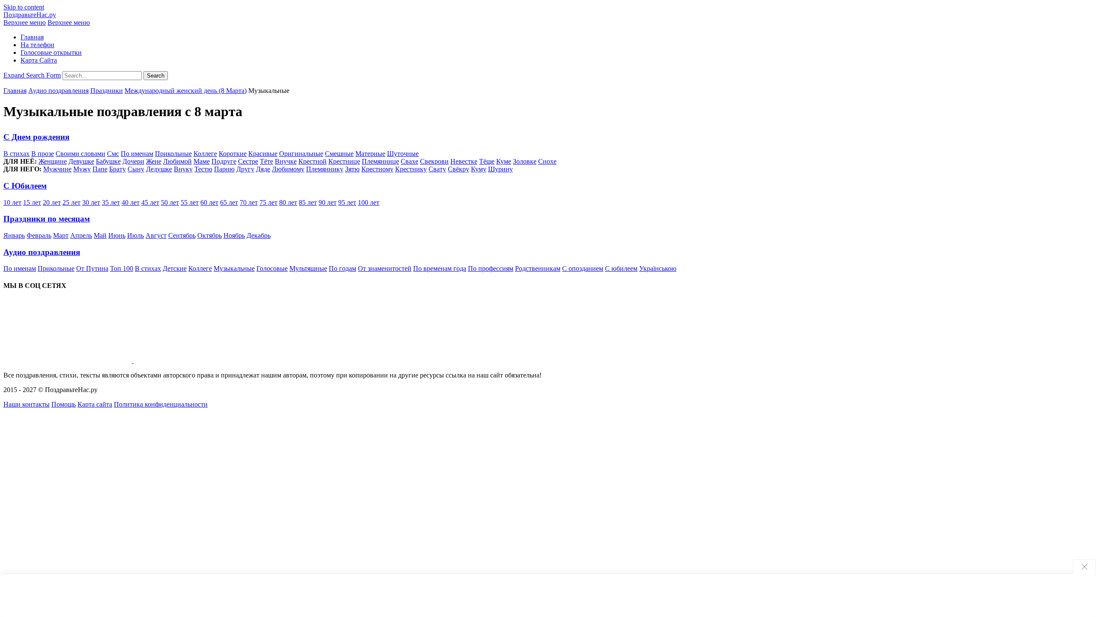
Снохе (547, 161)
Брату (117, 169)
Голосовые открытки (51, 52)
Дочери (133, 161)
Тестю (203, 169)
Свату (437, 169)
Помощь (63, 404)
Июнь (116, 235)
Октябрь (209, 235)
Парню (224, 169)
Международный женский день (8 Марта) (186, 90)
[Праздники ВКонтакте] (68, 360)
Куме (503, 161)
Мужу (82, 169)
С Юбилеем (25, 185)
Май (100, 235)
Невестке (463, 161)
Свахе (409, 161)
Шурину (500, 169)
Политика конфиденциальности (161, 404)
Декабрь (259, 235)
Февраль (39, 235)
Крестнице (344, 161)
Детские (175, 268)
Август (156, 235)
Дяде (263, 169)
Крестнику (411, 169)
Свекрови (434, 161)
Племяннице (380, 161)
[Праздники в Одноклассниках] (198, 360)
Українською (657, 268)
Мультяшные (308, 268)
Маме (202, 161)
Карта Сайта (39, 60)
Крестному (377, 169)
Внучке (286, 161)
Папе (99, 169)
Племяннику (324, 169)
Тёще (486, 161)
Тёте (266, 161)
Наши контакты (26, 404)
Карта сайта (94, 404)
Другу (245, 169)
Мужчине (57, 169)
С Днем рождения (36, 136)
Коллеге (205, 153)
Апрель (81, 235)
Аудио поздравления (58, 90)
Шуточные (403, 153)
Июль (135, 235)
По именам (137, 153)
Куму (478, 169)
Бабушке (108, 161)
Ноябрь (234, 235)
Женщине (53, 161)
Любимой (177, 161)
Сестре (248, 161)
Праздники (106, 90)
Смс (113, 153)
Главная (32, 37)
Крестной (312, 161)
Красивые (262, 153)
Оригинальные (301, 153)
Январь (14, 235)
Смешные (339, 153)
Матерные (370, 153)
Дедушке (159, 169)
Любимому (288, 169)
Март (60, 235)
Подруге (223, 161)
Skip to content (23, 7)
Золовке (524, 161)
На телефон (37, 44)
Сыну (136, 169)
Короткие (233, 153)
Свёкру (458, 169)
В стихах (16, 153)
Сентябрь (182, 235)
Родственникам (537, 268)
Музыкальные (234, 268)
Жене (153, 161)
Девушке (81, 161)
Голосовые (272, 268)
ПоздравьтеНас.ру (29, 14)
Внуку (183, 169)
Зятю (352, 169)
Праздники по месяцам (46, 218)
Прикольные (173, 153)
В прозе (42, 153)
